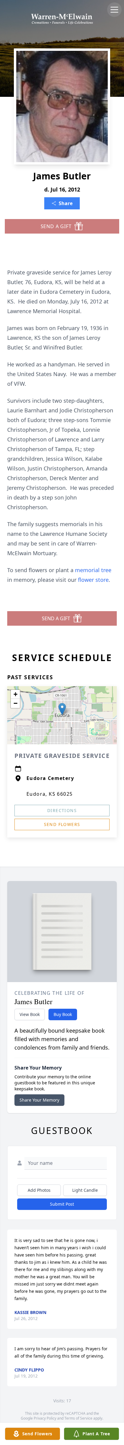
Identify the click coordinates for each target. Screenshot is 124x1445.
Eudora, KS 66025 (49, 794)
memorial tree (93, 570)
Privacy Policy (45, 1418)
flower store (93, 579)
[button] (62, 709)
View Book (30, 1014)
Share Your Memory (39, 1100)
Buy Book (63, 1014)
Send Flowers (62, 824)
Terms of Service (78, 1418)
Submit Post (62, 1204)
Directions (62, 810)
